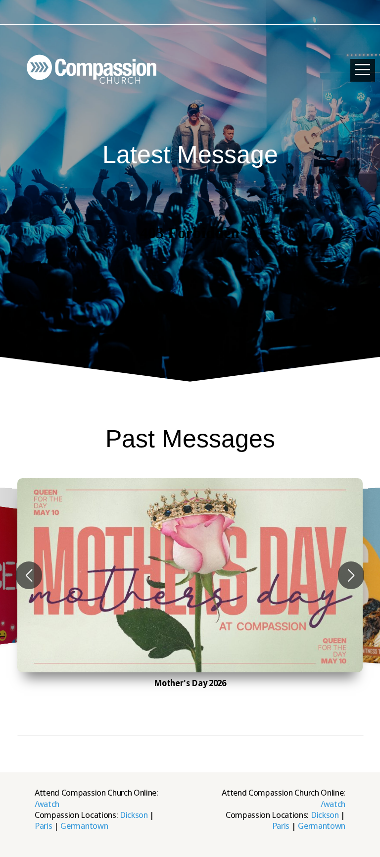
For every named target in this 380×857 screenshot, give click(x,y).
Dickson (134, 815)
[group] (190, 575)
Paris (43, 826)
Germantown (84, 826)
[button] (29, 575)
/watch (47, 804)
